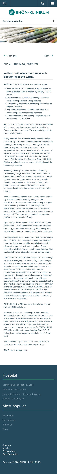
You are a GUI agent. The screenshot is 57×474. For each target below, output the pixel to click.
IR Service (7, 424)
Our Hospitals (9, 420)
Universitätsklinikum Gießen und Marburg (22, 394)
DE (5, 3)
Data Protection (10, 454)
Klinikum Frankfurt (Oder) (14, 389)
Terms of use (9, 451)
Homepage (8, 415)
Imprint (6, 448)
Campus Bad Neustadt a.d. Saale (18, 384)
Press (5, 429)
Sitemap (7, 445)
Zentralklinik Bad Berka (13, 398)
